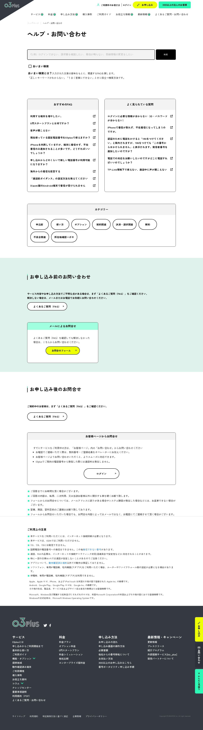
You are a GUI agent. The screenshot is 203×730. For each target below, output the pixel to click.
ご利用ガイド (104, 14)
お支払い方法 (106, 658)
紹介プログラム (156, 650)
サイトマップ (18, 716)
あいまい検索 (41, 66)
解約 (147, 224)
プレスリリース (156, 646)
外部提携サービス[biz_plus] (162, 654)
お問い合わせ (199, 656)
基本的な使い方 (20, 650)
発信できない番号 (92, 549)
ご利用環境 (18, 671)
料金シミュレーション (71, 654)
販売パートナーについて (161, 658)
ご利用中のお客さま (110, 5)
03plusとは (18, 642)
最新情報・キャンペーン (165, 637)
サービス (35, 14)
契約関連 (101, 224)
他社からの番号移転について (114, 654)
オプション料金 (67, 646)
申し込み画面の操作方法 (112, 646)
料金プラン (65, 642)
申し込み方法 (67, 14)
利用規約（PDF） (21, 696)
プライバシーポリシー (96, 716)
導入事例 (87, 14)
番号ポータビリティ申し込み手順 (116, 667)
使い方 (60, 224)
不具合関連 (40, 237)
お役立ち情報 (123, 14)
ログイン (127, 5)
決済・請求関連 (124, 224)
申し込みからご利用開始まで (27, 646)
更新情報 (152, 642)
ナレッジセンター (21, 687)
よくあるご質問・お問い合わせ (171, 14)
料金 (50, 14)
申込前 (39, 224)
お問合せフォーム (61, 350)
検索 (166, 54)
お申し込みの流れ (108, 642)
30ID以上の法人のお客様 (175, 4)
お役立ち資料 (19, 679)
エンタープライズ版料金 (72, 662)
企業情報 (77, 716)
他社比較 (64, 658)
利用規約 (34, 716)
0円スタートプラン (69, 650)
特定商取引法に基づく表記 (55, 716)
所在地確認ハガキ (64, 237)
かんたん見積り (199, 682)
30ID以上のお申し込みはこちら (115, 662)
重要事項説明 (19, 692)
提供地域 (17, 662)
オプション (81, 224)
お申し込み (147, 4)
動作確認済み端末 (58, 562)
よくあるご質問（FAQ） (47, 306)
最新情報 (142, 14)
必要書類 (103, 650)
